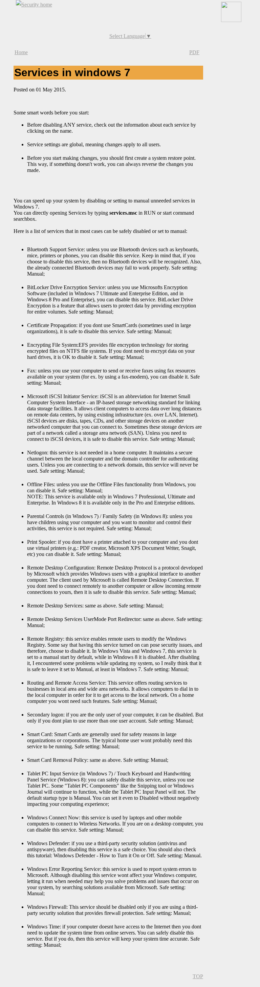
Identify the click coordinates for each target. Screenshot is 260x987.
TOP (198, 976)
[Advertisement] (130, 20)
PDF (194, 52)
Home (21, 52)
